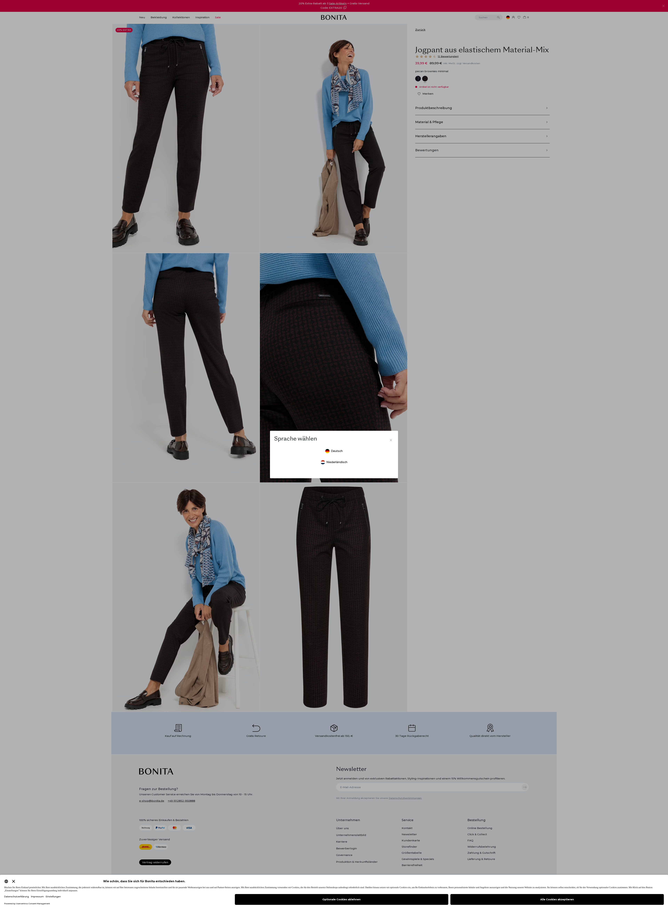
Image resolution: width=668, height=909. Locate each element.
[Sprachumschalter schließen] (390, 440)
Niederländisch (336, 462)
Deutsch (337, 451)
